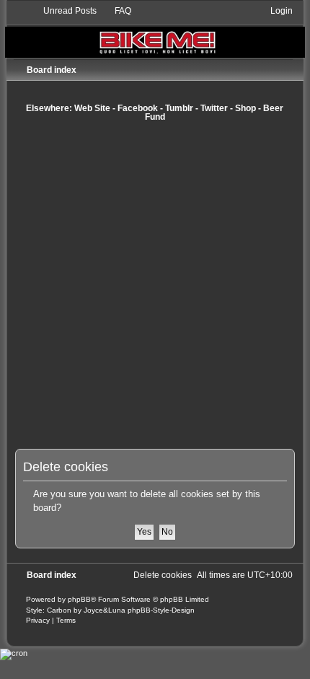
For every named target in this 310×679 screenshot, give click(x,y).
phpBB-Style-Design (161, 610)
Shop (245, 108)
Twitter (214, 108)
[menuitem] (63, 11)
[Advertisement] (155, 285)
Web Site (92, 108)
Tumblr (179, 108)
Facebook (138, 108)
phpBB (79, 599)
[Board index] (155, 31)
